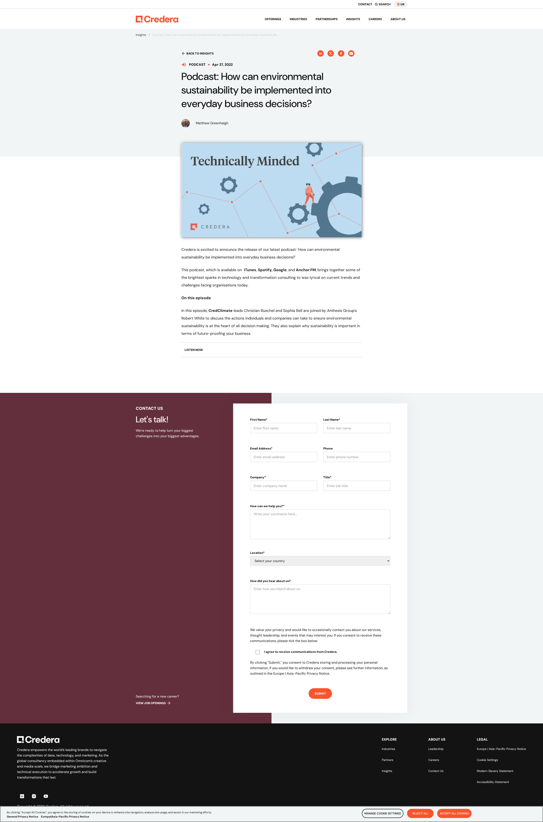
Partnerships (327, 19)
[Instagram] (34, 796)
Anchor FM (306, 269)
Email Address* (261, 448)
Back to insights (200, 53)
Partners (387, 760)
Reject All (420, 813)
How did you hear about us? (270, 581)
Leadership (436, 749)
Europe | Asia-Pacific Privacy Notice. (301, 673)
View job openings (151, 703)
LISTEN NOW (194, 350)
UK (402, 4)
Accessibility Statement (493, 782)
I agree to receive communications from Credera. (300, 652)
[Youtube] (46, 796)
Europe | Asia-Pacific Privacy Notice (501, 749)
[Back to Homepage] (157, 19)
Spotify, (265, 269)
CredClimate (220, 310)
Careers (375, 19)
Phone (328, 448)
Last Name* (331, 419)
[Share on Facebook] (341, 53)
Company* (258, 477)
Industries (298, 19)
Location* (257, 553)
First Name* (258, 419)
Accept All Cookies (454, 813)
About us (398, 19)
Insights (353, 19)
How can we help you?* (267, 506)
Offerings (273, 19)
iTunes (250, 269)
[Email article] (351, 53)
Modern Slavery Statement (495, 771)
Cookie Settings (487, 760)
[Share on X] (330, 53)
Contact (365, 4)
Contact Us (436, 771)
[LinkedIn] (22, 796)
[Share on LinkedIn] (320, 53)
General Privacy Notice (22, 816)
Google (280, 269)
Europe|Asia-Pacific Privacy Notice (65, 816)
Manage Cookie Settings (382, 813)
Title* (327, 477)
